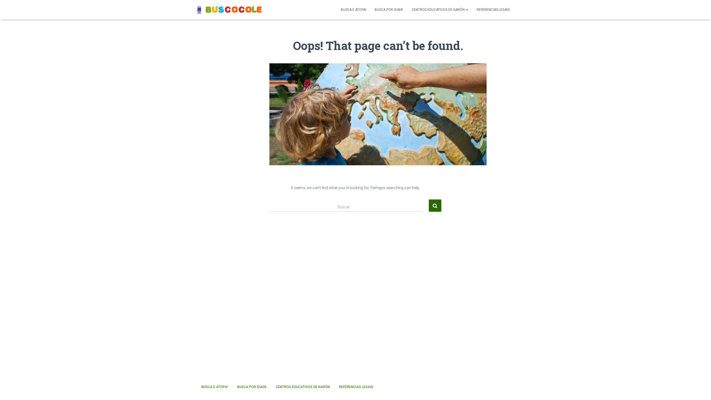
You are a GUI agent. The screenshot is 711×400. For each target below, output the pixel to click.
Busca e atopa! (353, 10)
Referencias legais (493, 10)
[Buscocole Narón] (230, 10)
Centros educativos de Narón (438, 10)
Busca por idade (389, 10)
